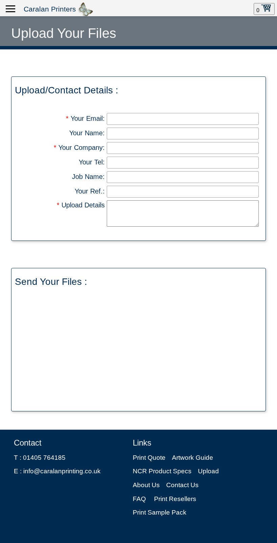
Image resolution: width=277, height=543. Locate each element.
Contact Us (182, 485)
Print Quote (149, 457)
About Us (146, 485)
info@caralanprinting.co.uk (62, 471)
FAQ (139, 498)
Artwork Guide (192, 457)
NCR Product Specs (162, 471)
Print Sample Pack (159, 512)
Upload (208, 471)
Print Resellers (175, 498)
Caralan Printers (50, 9)
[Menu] (10, 9)
